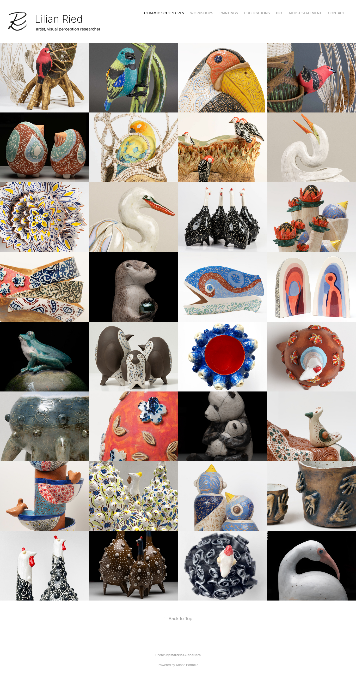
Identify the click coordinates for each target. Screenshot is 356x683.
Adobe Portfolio (187, 664)
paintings (228, 13)
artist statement (305, 13)
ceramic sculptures (164, 13)
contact (336, 13)
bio (279, 13)
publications (257, 13)
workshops (201, 13)
